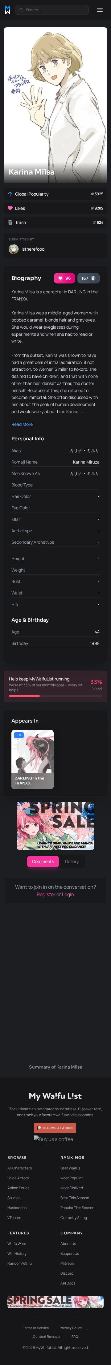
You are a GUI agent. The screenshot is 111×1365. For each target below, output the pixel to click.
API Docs (67, 1283)
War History (17, 1253)
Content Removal (46, 1336)
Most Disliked (71, 1187)
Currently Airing (73, 1217)
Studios (13, 1197)
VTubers (14, 1217)
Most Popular (71, 1178)
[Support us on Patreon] (55, 1128)
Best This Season (74, 1197)
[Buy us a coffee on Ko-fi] (55, 1140)
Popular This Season (77, 1207)
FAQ (75, 1336)
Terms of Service (36, 1327)
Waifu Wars (16, 1243)
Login (68, 894)
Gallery (72, 861)
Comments (43, 861)
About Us (68, 1243)
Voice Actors (18, 1178)
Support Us (69, 1253)
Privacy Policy (71, 1327)
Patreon (67, 1263)
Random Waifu (19, 1263)
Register (46, 894)
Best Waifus (70, 1168)
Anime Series (18, 1187)
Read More (22, 424)
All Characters (19, 1168)
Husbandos (17, 1207)
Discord (66, 1273)
